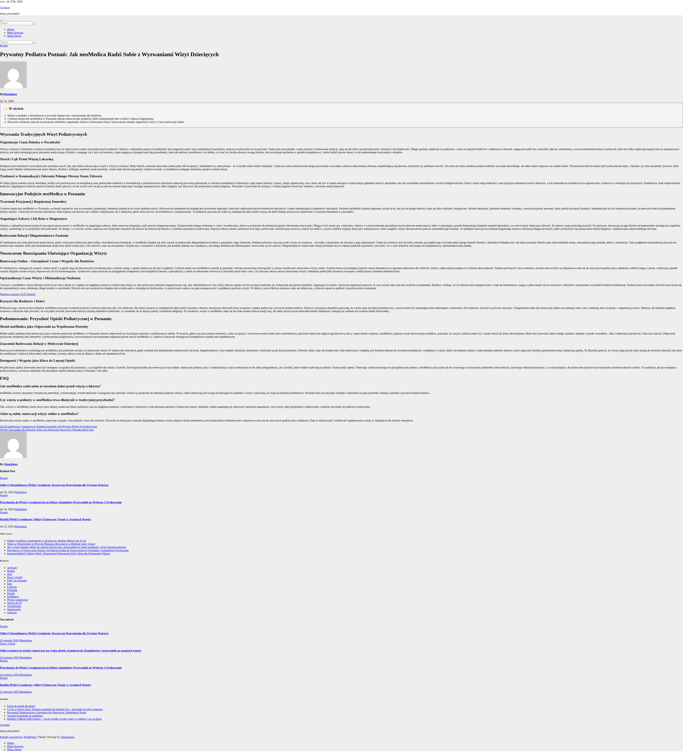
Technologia (14, 606)
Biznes (11, 570)
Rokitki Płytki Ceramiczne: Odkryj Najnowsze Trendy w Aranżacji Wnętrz (45, 519)
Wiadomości (14, 609)
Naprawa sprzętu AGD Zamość (18, 294)
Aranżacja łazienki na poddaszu (25, 715)
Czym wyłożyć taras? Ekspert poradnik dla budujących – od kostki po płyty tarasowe (55, 709)
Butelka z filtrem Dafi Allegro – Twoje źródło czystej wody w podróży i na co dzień (54, 718)
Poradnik (12, 590)
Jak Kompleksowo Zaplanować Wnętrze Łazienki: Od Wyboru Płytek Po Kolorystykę (48, 426)
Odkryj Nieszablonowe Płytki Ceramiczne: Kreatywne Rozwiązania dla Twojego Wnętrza (54, 485)
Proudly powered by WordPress (18, 737)
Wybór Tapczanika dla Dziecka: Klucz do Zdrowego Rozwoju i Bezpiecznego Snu (47, 429)
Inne (9, 583)
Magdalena (10, 94)
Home (10, 29)
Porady (4, 45)
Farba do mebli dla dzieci (21, 706)
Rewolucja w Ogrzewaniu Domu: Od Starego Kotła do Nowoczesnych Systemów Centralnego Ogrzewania (68, 550)
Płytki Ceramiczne (17, 599)
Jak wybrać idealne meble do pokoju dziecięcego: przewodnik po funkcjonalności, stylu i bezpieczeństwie (66, 547)
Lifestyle (12, 586)
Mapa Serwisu (15, 32)
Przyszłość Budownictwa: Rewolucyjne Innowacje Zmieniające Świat (46, 712)
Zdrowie (12, 612)
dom (9, 574)
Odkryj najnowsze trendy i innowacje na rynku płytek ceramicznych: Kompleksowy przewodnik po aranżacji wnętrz (70, 650)
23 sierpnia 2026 (9, 691)
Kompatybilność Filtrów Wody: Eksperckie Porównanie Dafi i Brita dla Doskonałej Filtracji (58, 553)
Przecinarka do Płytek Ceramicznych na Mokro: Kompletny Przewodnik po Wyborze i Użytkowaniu (61, 502)
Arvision (5, 7)
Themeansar (67, 737)
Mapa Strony (14, 35)
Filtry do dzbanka (17, 580)
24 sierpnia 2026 (9, 657)
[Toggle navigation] (1, 20)
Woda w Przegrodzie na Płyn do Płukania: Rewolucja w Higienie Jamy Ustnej (51, 543)
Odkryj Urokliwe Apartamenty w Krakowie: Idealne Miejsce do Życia (46, 540)
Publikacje (13, 596)
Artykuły (12, 567)
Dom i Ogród (14, 577)
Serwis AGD (14, 602)
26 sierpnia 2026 (9, 640)
